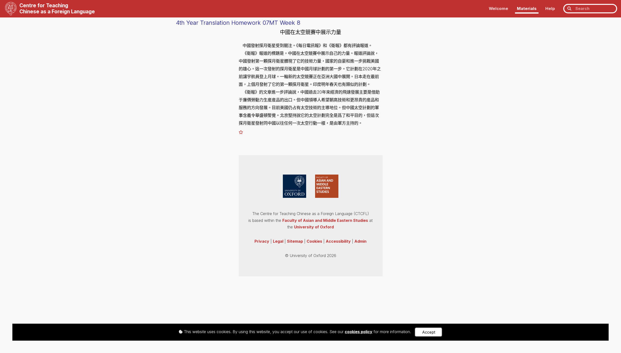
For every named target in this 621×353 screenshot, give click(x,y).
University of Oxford (314, 227)
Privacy (261, 241)
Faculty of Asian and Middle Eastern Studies (325, 220)
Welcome (498, 8)
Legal (278, 241)
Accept (428, 332)
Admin (360, 241)
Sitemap (295, 241)
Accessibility (338, 241)
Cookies (314, 241)
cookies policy (358, 331)
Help (550, 8)
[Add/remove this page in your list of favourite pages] (241, 132)
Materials (527, 8)
